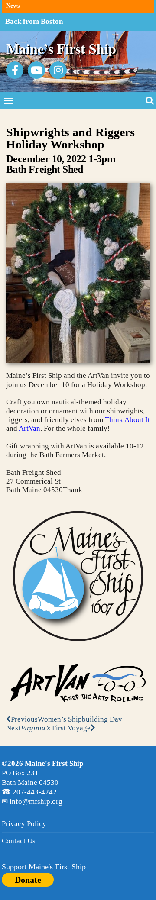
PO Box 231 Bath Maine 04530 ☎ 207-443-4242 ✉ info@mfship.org (42, 782)
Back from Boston (34, 21)
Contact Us (19, 841)
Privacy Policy (24, 823)
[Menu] (8, 100)
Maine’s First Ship (61, 48)
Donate (28, 879)
